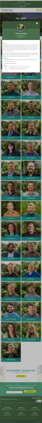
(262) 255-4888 (21, 36)
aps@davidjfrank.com (21, 37)
